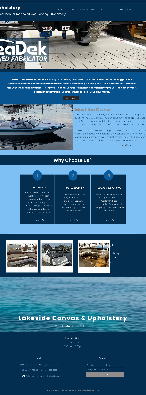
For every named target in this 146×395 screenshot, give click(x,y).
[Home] (23, 375)
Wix (98, 390)
